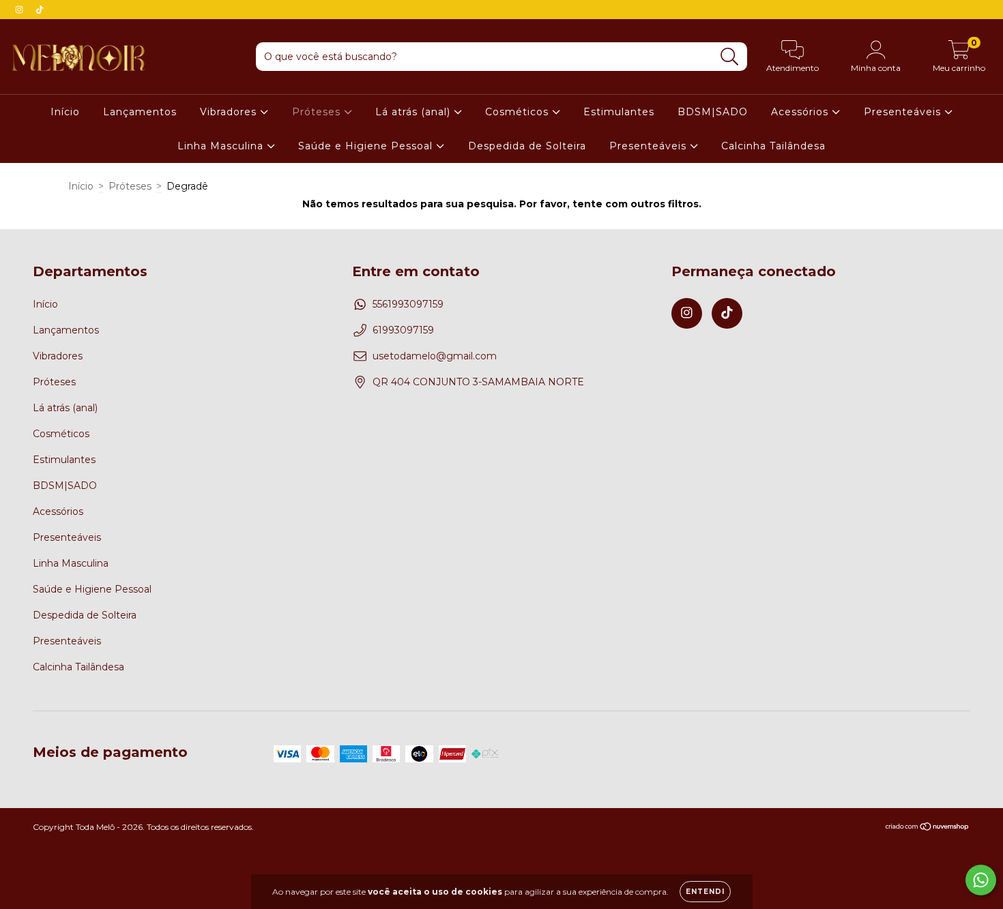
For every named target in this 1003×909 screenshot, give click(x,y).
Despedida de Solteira (527, 146)
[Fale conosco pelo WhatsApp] (980, 880)
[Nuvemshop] (927, 828)
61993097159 (403, 330)
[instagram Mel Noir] (20, 9)
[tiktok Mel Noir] (39, 9)
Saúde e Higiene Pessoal (367, 146)
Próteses (318, 112)
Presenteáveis (904, 112)
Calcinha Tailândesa (773, 146)
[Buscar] (730, 57)
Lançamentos (140, 112)
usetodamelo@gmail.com (435, 356)
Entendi (705, 891)
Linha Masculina (222, 146)
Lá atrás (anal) (414, 112)
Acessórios (801, 112)
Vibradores (230, 112)
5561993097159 (408, 304)
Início (65, 112)
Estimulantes (618, 112)
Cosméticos (518, 112)
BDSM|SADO (713, 112)
